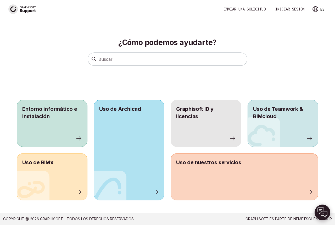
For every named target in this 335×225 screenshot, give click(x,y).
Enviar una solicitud (245, 9)
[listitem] (129, 150)
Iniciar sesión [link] (290, 9)
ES (322, 9)
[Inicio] (22, 9)
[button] (322, 212)
